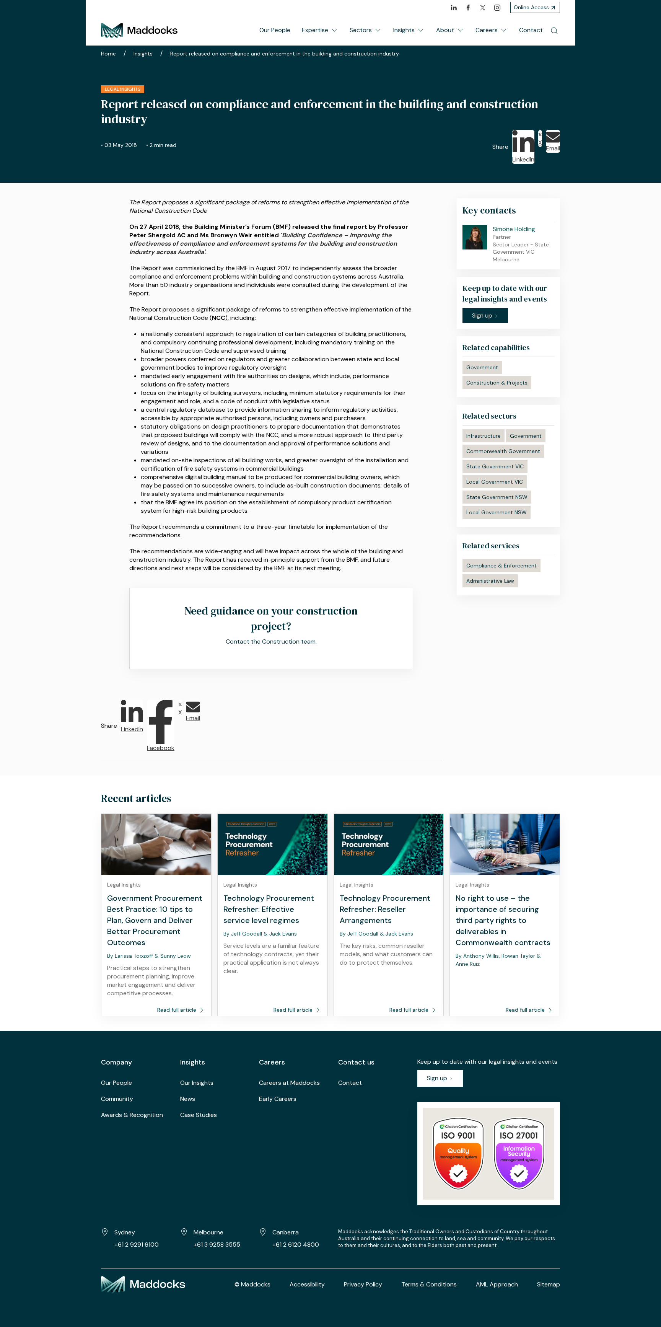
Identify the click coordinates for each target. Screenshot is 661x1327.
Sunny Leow (175, 955)
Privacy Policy (363, 1284)
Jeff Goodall (246, 933)
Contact (531, 30)
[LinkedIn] (453, 7)
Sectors (361, 30)
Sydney (124, 1232)
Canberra (285, 1232)
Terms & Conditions (429, 1284)
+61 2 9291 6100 (136, 1245)
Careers (486, 30)
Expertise (315, 30)
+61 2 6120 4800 (295, 1245)
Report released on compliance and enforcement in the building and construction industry (284, 53)
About (445, 30)
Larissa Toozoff (134, 955)
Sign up (438, 1078)
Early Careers (277, 1099)
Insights (404, 30)
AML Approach (497, 1284)
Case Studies (198, 1115)
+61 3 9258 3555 (217, 1245)
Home (108, 53)
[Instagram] (497, 7)
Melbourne (208, 1232)
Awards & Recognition (132, 1115)
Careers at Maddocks (289, 1083)
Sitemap (548, 1284)
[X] (482, 7)
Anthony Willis (481, 955)
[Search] (554, 30)
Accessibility (307, 1284)
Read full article (177, 1009)
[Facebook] (468, 7)
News (187, 1099)
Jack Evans (283, 933)
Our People (274, 30)
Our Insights (196, 1083)
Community (117, 1099)
